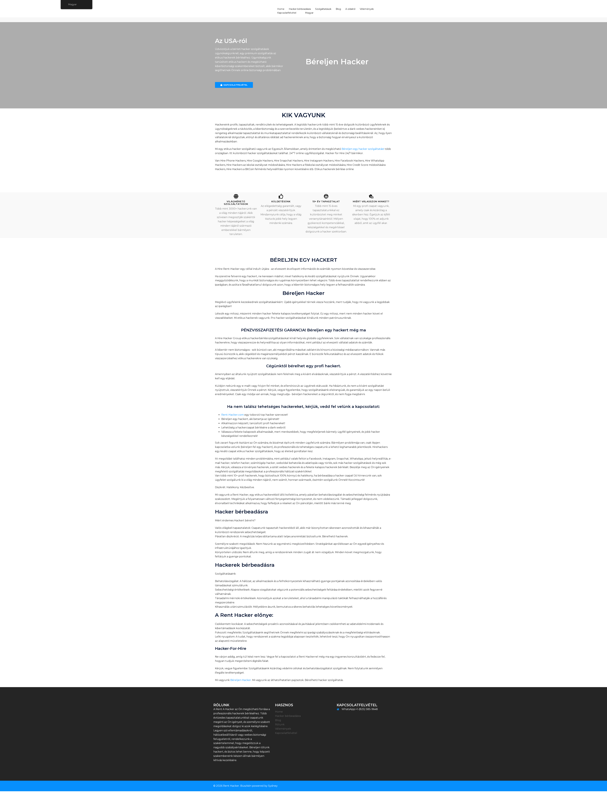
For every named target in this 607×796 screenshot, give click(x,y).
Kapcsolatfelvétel (286, 12)
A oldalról (350, 9)
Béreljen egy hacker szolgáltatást (363, 148)
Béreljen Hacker (240, 680)
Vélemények (367, 9)
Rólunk (280, 724)
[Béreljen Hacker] (221, 10)
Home (280, 9)
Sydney (273, 785)
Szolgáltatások (323, 9)
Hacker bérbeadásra (300, 9)
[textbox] (327, 61)
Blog (338, 9)
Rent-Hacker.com (232, 414)
